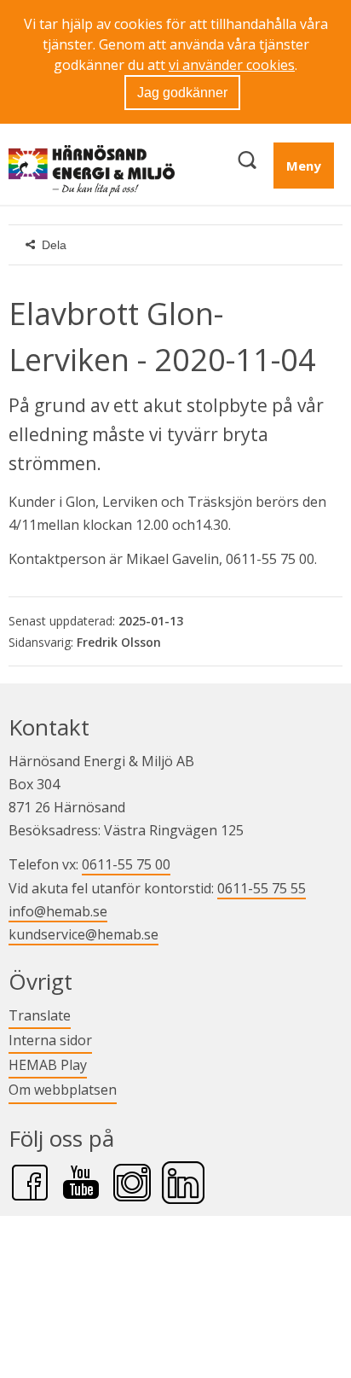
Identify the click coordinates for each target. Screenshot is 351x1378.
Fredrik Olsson (119, 642)
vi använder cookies (232, 64)
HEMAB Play (48, 1064)
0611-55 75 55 (261, 888)
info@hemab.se (58, 911)
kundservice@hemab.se (83, 934)
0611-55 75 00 (126, 864)
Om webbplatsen (63, 1089)
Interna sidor (50, 1039)
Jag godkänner (182, 92)
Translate (40, 1015)
